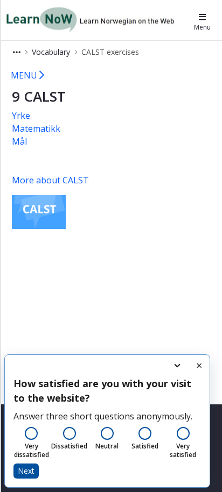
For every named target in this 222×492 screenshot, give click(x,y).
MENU (25, 75)
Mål (19, 141)
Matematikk (36, 128)
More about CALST (50, 180)
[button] (16, 52)
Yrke (21, 116)
